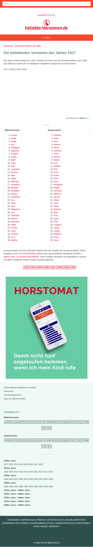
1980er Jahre (24, 490)
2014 (31, 472)
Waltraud (15, 181)
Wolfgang (58, 184)
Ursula (14, 135)
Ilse (12, 144)
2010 (50, 472)
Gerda (13, 138)
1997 (16, 486)
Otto (56, 181)
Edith (13, 160)
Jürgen (57, 231)
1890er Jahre (10, 505)
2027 (6, 464)
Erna (13, 206)
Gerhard (57, 151)
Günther (57, 135)
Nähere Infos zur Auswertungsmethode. (21, 257)
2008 (11, 479)
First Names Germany (46, 526)
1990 (50, 486)
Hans (56, 138)
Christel (14, 234)
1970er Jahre (10, 490)
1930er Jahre (10, 498)
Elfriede (14, 188)
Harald (57, 197)
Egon (56, 218)
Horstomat (8, 391)
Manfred (57, 234)
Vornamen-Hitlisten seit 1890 (28, 46)
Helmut (57, 157)
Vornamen (8, 46)
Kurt (56, 163)
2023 (26, 464)
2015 (26, 472)
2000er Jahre (10, 475)
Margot (14, 194)
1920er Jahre (24, 501)
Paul (56, 215)
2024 (21, 464)
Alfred (56, 200)
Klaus (56, 206)
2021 (36, 464)
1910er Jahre (10, 501)
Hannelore (15, 197)
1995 (26, 486)
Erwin (56, 175)
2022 (31, 464)
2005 (26, 479)
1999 (6, 486)
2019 (6, 472)
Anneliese (15, 184)
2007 (16, 479)
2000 (50, 479)
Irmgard (14, 154)
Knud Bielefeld (29, 253)
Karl (55, 141)
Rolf (55, 169)
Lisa (13, 212)
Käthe (13, 225)
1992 (41, 486)
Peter (56, 237)
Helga (13, 141)
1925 (39, 267)
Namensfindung (65, 523)
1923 (26, 267)
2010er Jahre (10, 468)
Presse (41, 520)
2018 (11, 472)
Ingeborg (15, 151)
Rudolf (57, 188)
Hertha (14, 218)
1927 (53, 267)
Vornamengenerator (12, 395)
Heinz (56, 147)
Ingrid (13, 178)
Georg (56, 228)
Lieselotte (15, 169)
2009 (6, 479)
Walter (57, 160)
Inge (13, 175)
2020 (41, 464)
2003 (36, 479)
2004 (31, 479)
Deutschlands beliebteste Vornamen (20, 387)
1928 (59, 267)
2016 (21, 472)
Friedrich (58, 225)
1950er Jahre (10, 494)
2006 (21, 479)
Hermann (58, 191)
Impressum (28, 520)
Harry (56, 240)
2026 (11, 464)
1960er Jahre (24, 494)
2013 (36, 472)
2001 (45, 479)
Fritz (56, 221)
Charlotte (15, 215)
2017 (16, 472)
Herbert (57, 166)
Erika (13, 163)
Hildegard (15, 147)
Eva (12, 200)
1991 (45, 486)
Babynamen (83, 523)
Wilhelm (57, 209)
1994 (31, 486)
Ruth (13, 166)
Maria (13, 203)
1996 (21, 486)
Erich (56, 178)
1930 (73, 267)
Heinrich (57, 194)
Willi (56, 212)
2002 (41, 479)
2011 (45, 472)
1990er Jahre (10, 483)
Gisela (14, 157)
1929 (66, 267)
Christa (14, 228)
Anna (13, 231)
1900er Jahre (24, 505)
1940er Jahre (24, 498)
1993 (36, 486)
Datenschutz (55, 520)
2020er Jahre (10, 461)
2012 (41, 472)
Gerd (56, 203)
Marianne (15, 221)
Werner (57, 144)
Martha (14, 240)
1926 (46, 267)
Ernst (56, 172)
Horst (56, 154)
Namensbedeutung (42, 523)
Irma (13, 237)
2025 (16, 464)
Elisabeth (15, 191)
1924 (33, 267)
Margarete (15, 209)
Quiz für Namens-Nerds (14, 399)
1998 (11, 486)
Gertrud (14, 172)
